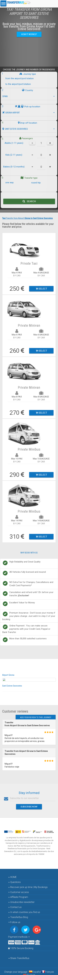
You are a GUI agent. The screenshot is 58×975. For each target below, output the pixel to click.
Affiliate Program (19, 897)
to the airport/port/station (18, 84)
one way (9, 182)
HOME (13, 877)
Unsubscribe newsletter (22, 902)
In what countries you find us (25, 912)
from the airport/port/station (19, 78)
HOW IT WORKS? (29, 34)
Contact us (16, 907)
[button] (29, 96)
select (42, 288)
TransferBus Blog (19, 917)
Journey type (29, 74)
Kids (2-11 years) (14, 154)
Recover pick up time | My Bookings (29, 887)
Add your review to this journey (35, 717)
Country (29, 90)
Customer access (19, 892)
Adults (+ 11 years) (14, 143)
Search (31, 201)
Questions (15, 882)
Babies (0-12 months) (14, 166)
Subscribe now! (29, 807)
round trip (36, 182)
